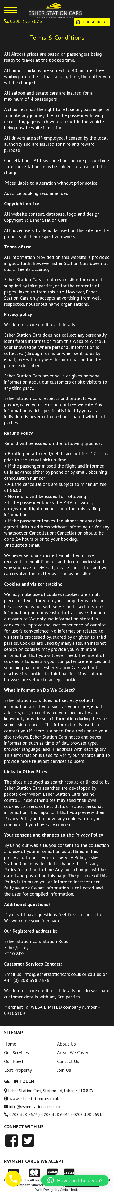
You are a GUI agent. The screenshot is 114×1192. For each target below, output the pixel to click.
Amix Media (69, 1189)
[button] (75, 1180)
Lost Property (18, 1070)
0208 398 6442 (55, 1114)
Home (10, 1044)
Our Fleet (13, 1061)
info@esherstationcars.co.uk (34, 1106)
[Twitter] (28, 1140)
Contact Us (68, 1061)
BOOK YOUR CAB (94, 22)
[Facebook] (11, 1140)
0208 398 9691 (87, 1114)
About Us (66, 1044)
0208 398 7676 (25, 21)
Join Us (64, 1070)
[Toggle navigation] (10, 10)
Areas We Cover (73, 1052)
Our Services (16, 1052)
